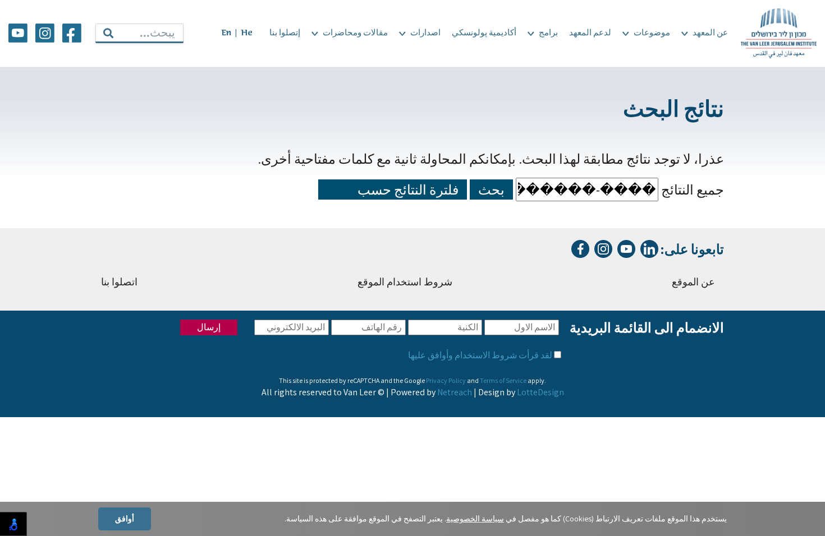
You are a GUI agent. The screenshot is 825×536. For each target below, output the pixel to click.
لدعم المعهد (590, 33)
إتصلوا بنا (284, 33)
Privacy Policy (446, 380)
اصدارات (425, 33)
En (226, 33)
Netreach (454, 392)
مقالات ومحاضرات (355, 33)
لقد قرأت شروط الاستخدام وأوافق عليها (480, 355)
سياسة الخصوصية (475, 519)
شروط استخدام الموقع (405, 283)
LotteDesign (540, 392)
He (247, 33)
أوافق (124, 519)
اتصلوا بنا (119, 283)
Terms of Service (503, 380)
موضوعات (652, 33)
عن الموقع (693, 283)
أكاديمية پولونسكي (484, 33)
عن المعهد (710, 33)
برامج (548, 33)
